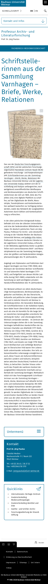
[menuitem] (32, 11)
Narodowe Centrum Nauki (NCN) (29, 170)
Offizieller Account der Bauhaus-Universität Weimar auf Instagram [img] (3, 544)
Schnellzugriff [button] (10, 11)
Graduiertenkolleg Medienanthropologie (20, 498)
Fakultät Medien (37, 55)
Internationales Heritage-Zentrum (25, 494)
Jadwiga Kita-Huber (33, 237)
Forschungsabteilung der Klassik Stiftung (25, 513)
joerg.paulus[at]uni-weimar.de (26, 471)
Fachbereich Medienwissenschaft (28, 48)
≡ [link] (45, 2)
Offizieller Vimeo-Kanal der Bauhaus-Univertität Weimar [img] (14, 544)
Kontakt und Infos (13, 21)
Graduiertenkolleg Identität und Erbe (24, 504)
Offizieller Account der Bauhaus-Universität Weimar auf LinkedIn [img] (8, 544)
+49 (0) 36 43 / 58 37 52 (20, 464)
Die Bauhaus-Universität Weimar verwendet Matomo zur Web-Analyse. (24, 576)
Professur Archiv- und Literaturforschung (18, 33)
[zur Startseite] (13, 3)
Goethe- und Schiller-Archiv (23, 509)
